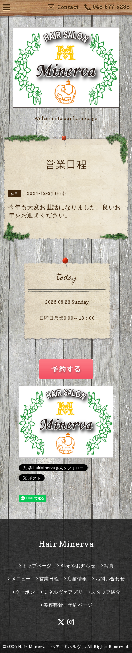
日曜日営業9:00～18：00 (67, 318)
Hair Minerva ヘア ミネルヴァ (51, 646)
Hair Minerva (66, 544)
